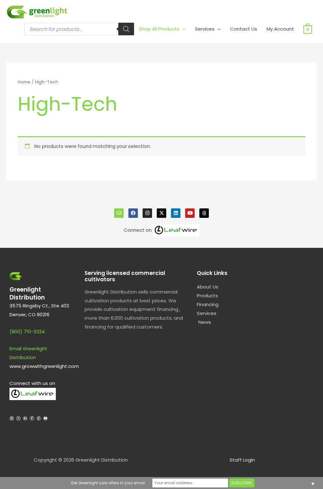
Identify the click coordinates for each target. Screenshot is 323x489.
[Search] (126, 29)
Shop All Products (159, 29)
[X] (161, 213)
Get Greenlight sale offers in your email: (108, 483)
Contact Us (243, 29)
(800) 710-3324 (27, 331)
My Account (280, 29)
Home (24, 82)
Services (204, 29)
